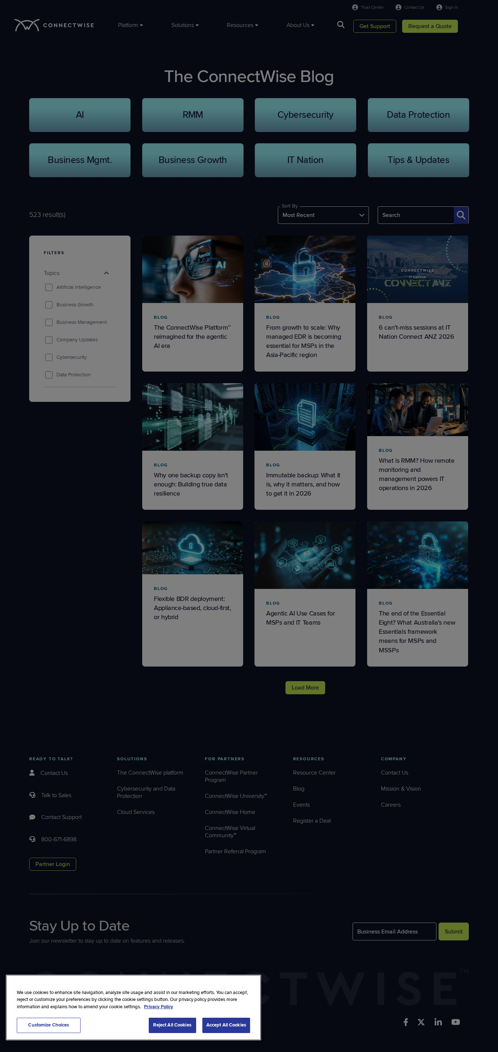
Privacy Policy (158, 1007)
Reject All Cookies (172, 1025)
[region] (133, 1007)
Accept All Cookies (226, 1025)
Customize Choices (48, 1025)
